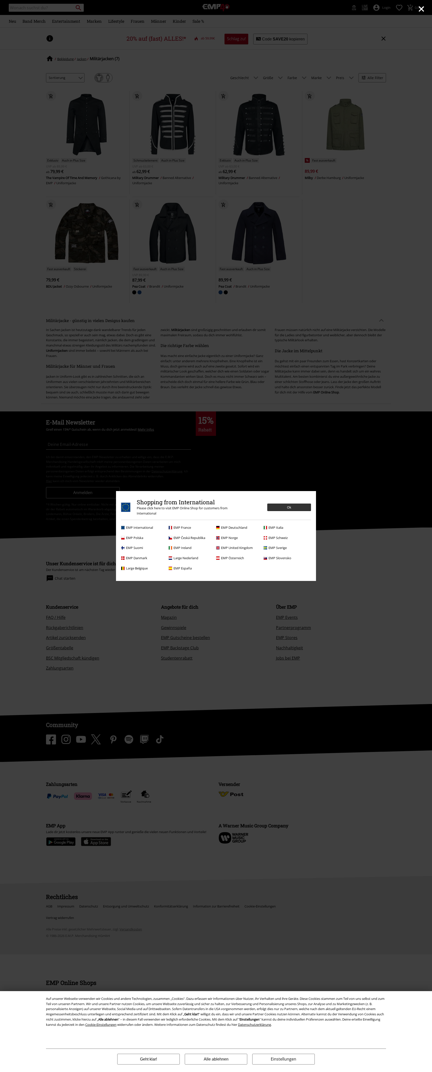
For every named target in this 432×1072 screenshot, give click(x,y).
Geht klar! (148, 1059)
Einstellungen (283, 1059)
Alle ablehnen (216, 1059)
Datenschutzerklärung (254, 1024)
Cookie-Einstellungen (100, 1024)
